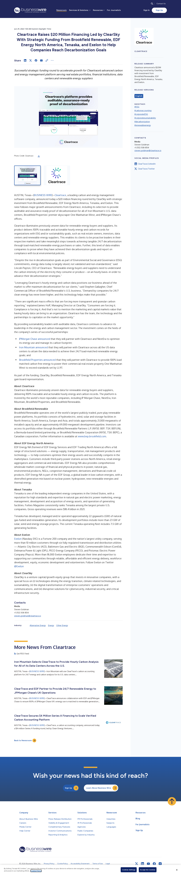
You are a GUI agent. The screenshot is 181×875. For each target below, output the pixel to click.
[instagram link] (160, 863)
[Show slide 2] (57, 175)
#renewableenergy (142, 125)
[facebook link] (154, 863)
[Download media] (38, 156)
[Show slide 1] (27, 175)
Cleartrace (60, 195)
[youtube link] (148, 864)
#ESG (136, 107)
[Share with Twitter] (31, 60)
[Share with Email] (41, 60)
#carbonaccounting (142, 110)
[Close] (177, 870)
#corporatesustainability (145, 118)
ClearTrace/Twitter (146, 168)
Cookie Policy (36, 871)
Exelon (18, 538)
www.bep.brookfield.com (92, 436)
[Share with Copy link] (47, 60)
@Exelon (19, 566)
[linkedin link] (142, 863)
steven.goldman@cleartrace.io (27, 616)
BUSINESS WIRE (43, 195)
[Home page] (30, 10)
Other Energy (62, 625)
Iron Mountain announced (33, 347)
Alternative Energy (38, 625)
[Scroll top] (172, 801)
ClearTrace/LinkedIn (147, 164)
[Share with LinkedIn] (25, 60)
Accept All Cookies (147, 870)
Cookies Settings (128, 870)
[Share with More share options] (52, 60)
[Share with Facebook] (36, 60)
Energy (51, 625)
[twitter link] (136, 863)
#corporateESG (141, 114)
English (138, 96)
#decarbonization (142, 121)
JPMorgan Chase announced (34, 338)
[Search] (152, 4)
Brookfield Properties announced (37, 359)
